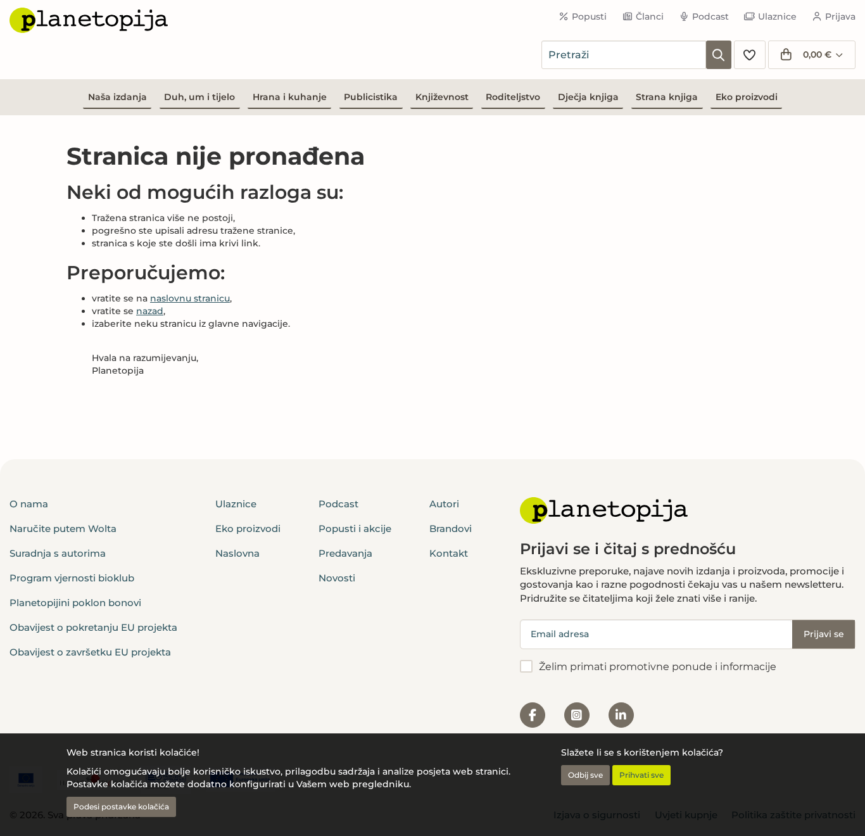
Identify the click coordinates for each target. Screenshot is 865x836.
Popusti (589, 16)
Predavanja (345, 553)
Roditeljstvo (513, 97)
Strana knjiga (667, 97)
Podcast (710, 16)
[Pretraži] (718, 55)
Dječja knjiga (588, 97)
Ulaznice (777, 16)
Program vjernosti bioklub (71, 578)
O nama (28, 504)
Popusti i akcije (355, 528)
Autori (444, 504)
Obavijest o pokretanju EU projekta (93, 627)
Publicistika (371, 97)
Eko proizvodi (747, 97)
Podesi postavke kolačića (121, 806)
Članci (650, 16)
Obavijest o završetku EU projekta (90, 652)
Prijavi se (824, 634)
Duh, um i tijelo (199, 97)
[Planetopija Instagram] (577, 715)
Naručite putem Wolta (63, 528)
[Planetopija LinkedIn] (621, 715)
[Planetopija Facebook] (532, 715)
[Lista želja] (750, 55)
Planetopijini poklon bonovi (75, 603)
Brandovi (450, 528)
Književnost (442, 97)
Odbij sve (585, 775)
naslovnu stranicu (190, 298)
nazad (149, 311)
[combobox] (623, 55)
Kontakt (448, 553)
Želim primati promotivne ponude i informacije (657, 667)
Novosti (337, 578)
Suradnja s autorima (57, 553)
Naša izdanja (117, 97)
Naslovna (237, 553)
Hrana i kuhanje (290, 97)
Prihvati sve (641, 775)
